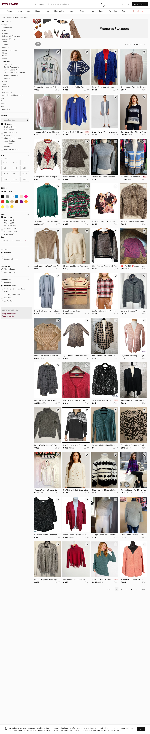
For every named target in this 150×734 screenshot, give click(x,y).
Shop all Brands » (9, 314)
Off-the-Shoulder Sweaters (14, 73)
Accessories (7, 28)
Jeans (4, 42)
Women (10, 17)
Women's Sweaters (21, 17)
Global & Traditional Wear (12, 95)
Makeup (5, 47)
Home (3, 17)
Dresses (5, 33)
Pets (2, 106)
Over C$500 (9, 234)
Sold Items (8, 298)
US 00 (5, 162)
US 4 (5, 168)
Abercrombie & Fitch (12, 138)
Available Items (10, 286)
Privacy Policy (116, 730)
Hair (4, 89)
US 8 (24, 168)
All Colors (8, 191)
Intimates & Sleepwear (11, 36)
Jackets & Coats (8, 39)
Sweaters (6, 61)
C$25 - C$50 (9, 223)
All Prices (8, 217)
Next (144, 589)
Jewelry (5, 44)
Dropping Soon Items (12, 294)
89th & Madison (10, 132)
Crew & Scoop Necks (12, 70)
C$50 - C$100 (10, 226)
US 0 (15, 162)
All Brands (8, 124)
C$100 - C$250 (10, 228)
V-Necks (7, 78)
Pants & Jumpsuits (9, 50)
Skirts (4, 59)
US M (24, 179)
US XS (6, 179)
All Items (7, 253)
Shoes (4, 53)
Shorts (4, 56)
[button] (42, 4)
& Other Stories (10, 127)
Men (2, 98)
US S (15, 179)
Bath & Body (7, 92)
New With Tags (9, 272)
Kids (2, 101)
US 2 (24, 162)
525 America (9, 130)
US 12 (15, 174)
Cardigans (8, 64)
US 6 (15, 168)
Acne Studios (9, 141)
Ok (141, 729)
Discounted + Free (11, 259)
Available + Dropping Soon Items (14, 290)
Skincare (5, 87)
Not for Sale (8, 301)
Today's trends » (8, 316)
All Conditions (9, 269)
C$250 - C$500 (10, 231)
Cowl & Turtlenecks (11, 67)
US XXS (24, 174)
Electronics (5, 109)
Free (5, 256)
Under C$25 (9, 220)
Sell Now (125, 4)
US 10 (6, 174)
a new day (8, 135)
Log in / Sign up (139, 4)
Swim (4, 81)
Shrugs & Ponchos (11, 75)
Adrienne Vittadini (11, 149)
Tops (4, 84)
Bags (4, 30)
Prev (109, 589)
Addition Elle (9, 144)
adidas (7, 147)
